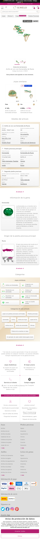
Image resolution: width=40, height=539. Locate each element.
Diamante (23, 445)
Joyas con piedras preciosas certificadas (13, 314)
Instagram (12, 509)
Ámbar (22, 467)
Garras (22, 161)
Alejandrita (23, 461)
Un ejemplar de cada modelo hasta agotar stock (20, 337)
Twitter (3, 509)
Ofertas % (10, 16)
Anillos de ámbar (6, 467)
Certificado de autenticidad (10, 408)
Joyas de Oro (33, 320)
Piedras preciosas (33, 314)
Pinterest (17, 509)
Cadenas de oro (5, 437)
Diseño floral (6, 143)
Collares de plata (6, 442)
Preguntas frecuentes (10, 416)
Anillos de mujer (22, 320)
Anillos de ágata (6, 458)
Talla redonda (24, 180)
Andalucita (23, 472)
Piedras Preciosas (33, 16)
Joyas (3, 16)
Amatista (23, 431)
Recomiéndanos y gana (30, 416)
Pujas (21, 16)
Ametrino (23, 470)
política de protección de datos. (19, 527)
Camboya (23, 184)
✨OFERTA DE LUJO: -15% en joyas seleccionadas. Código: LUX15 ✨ (20, 1)
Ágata (22, 428)
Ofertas (32, 325)
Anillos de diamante (7, 455)
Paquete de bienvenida (29, 419)
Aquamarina (24, 434)
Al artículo (19, 192)
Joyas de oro (5, 445)
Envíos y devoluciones (10, 405)
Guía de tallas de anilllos (10, 414)
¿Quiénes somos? (29, 405)
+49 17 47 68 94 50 (9, 386)
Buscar (37, 11)
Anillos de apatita (6, 470)
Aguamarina (24, 458)
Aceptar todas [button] (20, 531)
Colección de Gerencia (27, 143)
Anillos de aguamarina (8, 461)
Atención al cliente (10, 411)
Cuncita (22, 442)
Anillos (13, 320)
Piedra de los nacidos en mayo (20, 331)
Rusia (22, 165)
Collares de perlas (6, 440)
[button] (2, 7)
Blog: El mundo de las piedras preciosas (29, 413)
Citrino (22, 437)
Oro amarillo (24, 134)
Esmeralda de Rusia (27, 153)
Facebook (7, 509)
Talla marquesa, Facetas (10, 161)
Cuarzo (22, 440)
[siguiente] (36, 101)
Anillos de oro (9, 325)
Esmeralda (5, 153)
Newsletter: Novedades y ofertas (29, 408)
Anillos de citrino (6, 472)
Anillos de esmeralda (21, 325)
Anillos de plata (5, 434)
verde (4, 165)
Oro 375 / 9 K (6, 139)
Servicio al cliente (10, 383)
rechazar (9, 524)
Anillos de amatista (7, 464)
